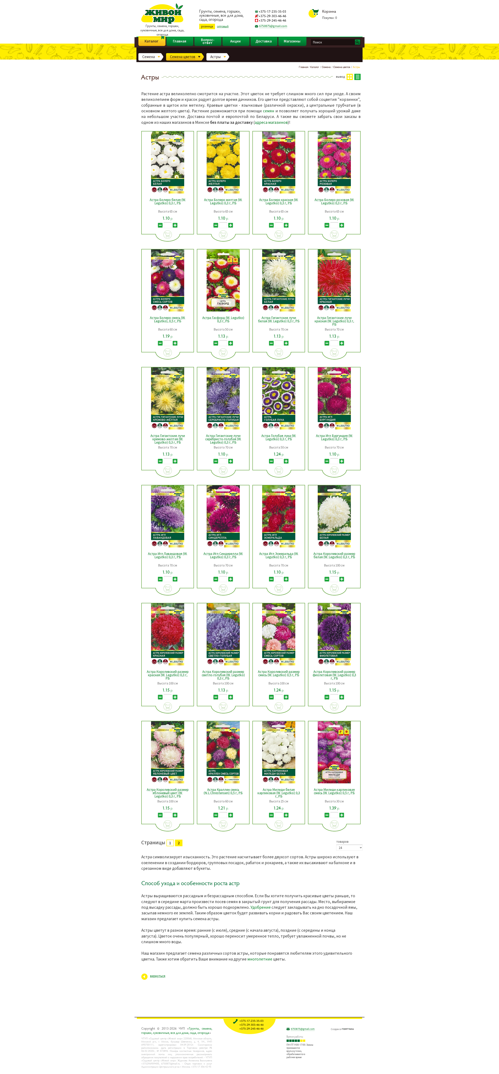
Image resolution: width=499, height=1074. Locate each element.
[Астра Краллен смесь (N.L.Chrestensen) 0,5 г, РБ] (223, 782)
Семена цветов (182, 56)
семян (268, 110)
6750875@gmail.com (273, 26)
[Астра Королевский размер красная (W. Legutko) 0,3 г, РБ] (167, 664)
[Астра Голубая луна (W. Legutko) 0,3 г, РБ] (278, 428)
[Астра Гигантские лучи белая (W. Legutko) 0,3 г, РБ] (278, 311)
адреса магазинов (271, 122)
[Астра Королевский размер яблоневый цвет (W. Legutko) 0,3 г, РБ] (167, 782)
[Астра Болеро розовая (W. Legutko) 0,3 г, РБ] (334, 193)
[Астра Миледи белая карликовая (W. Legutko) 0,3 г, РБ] (278, 782)
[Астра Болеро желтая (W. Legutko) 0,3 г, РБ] (223, 193)
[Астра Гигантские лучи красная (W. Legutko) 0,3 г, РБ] (334, 311)
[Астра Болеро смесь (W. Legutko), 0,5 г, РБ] (167, 311)
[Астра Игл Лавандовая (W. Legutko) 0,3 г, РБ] (167, 546)
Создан (336, 1028)
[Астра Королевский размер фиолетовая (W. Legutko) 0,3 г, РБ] (334, 664)
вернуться (157, 976)
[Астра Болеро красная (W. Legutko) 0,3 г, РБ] (278, 193)
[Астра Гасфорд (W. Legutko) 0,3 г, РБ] (223, 311)
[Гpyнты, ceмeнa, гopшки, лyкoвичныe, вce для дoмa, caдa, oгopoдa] (162, 23)
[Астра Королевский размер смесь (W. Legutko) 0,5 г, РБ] (278, 664)
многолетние (259, 959)
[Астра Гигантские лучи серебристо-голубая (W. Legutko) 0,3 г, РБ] (223, 428)
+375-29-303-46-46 (272, 16)
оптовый (223, 26)
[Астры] (359, 1068)
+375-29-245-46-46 (272, 20)
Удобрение (260, 907)
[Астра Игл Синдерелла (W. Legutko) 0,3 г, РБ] (223, 546)
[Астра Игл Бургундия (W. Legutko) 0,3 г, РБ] (334, 428)
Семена (148, 56)
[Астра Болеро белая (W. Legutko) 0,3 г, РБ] (167, 193)
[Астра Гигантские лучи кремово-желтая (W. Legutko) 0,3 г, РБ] (167, 428)
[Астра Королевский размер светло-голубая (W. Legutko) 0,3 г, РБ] (223, 664)
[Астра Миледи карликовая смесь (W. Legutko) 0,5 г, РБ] (334, 782)
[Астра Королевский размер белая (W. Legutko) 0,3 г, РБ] (334, 546)
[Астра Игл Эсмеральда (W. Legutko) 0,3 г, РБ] (278, 546)
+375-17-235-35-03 (272, 11)
